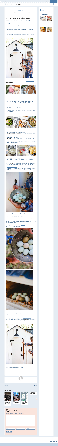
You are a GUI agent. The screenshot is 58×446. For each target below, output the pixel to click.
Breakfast (29, 4)
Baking (36, 4)
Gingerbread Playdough (30, 81)
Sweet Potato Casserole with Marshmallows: (14, 133)
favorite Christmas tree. (27, 318)
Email (17, 428)
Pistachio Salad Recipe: (11, 158)
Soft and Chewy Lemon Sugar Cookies (49, 34)
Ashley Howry (20, 381)
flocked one (14, 320)
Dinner (33, 4)
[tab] (20, 406)
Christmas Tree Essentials (33, 386)
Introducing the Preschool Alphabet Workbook (24, 402)
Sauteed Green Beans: (10, 129)
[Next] (36, 399)
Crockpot (39, 4)
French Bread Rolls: (10, 163)
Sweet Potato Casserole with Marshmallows (42, 23)
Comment (8, 416)
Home (47, 1)
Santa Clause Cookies (7, 386)
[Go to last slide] (5, 399)
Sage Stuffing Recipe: (10, 138)
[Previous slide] (7, 122)
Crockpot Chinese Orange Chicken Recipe (43, 34)
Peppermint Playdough (9, 82)
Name (7, 428)
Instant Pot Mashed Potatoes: (12, 167)
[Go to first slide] (34, 122)
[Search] (51, 10)
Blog (48, 1)
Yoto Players (23, 225)
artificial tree (26, 319)
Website (28, 428)
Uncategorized (20, 10)
